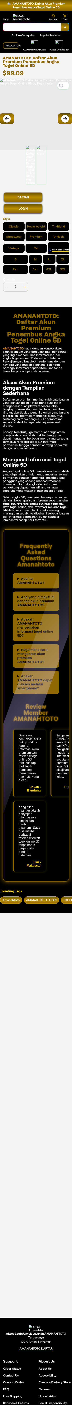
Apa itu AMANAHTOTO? (30, 581)
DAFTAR (23, 197)
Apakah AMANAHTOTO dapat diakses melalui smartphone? (34, 682)
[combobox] (32, 27)
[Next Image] (65, 118)
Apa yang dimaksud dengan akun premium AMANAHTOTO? (35, 601)
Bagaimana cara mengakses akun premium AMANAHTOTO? (32, 656)
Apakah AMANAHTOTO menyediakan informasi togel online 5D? (35, 627)
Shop (5, 19)
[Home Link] (27, 17)
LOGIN (23, 208)
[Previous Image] (7, 118)
